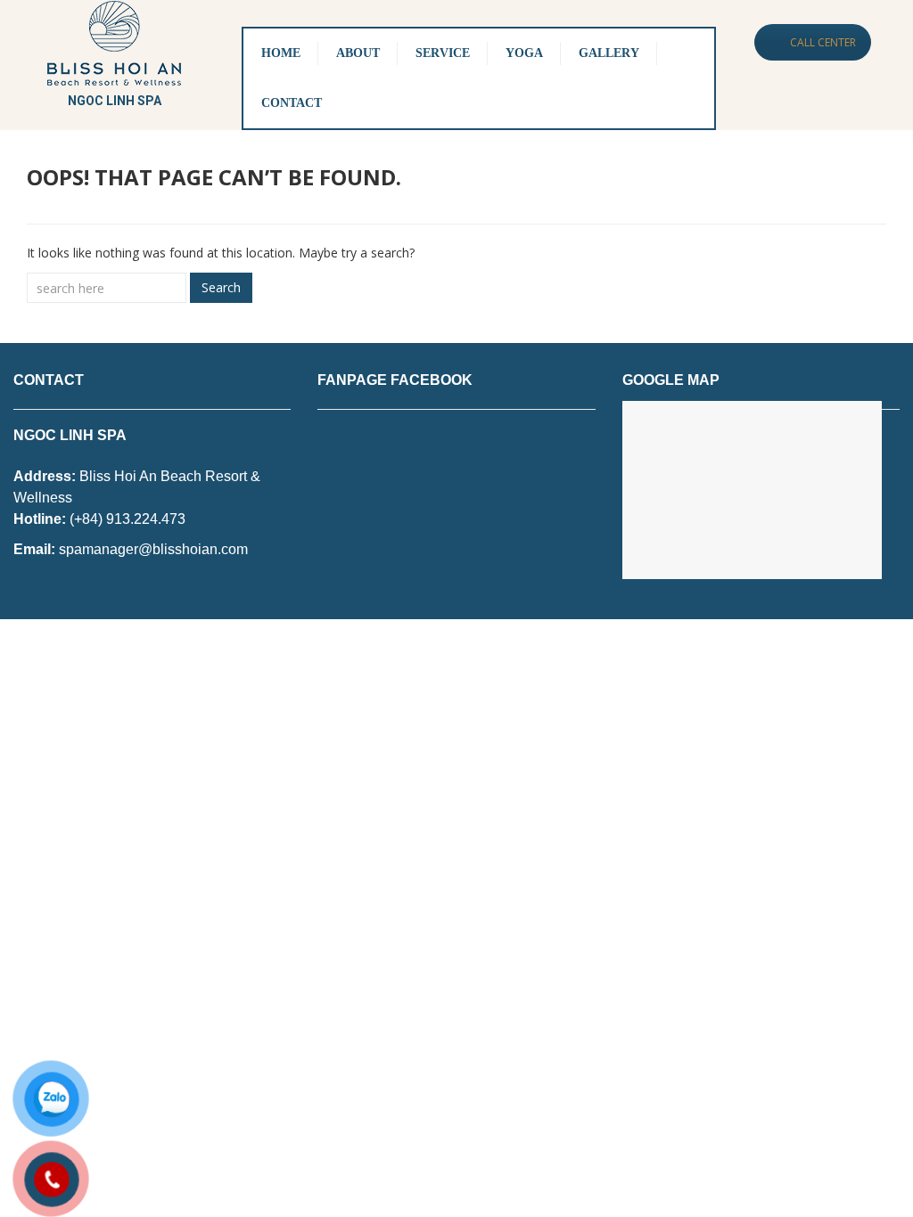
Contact (291, 103)
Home (280, 53)
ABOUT (358, 53)
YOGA (524, 53)
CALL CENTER (823, 42)
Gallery (609, 53)
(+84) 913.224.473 (127, 519)
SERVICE (442, 53)
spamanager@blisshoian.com (153, 549)
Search (221, 287)
